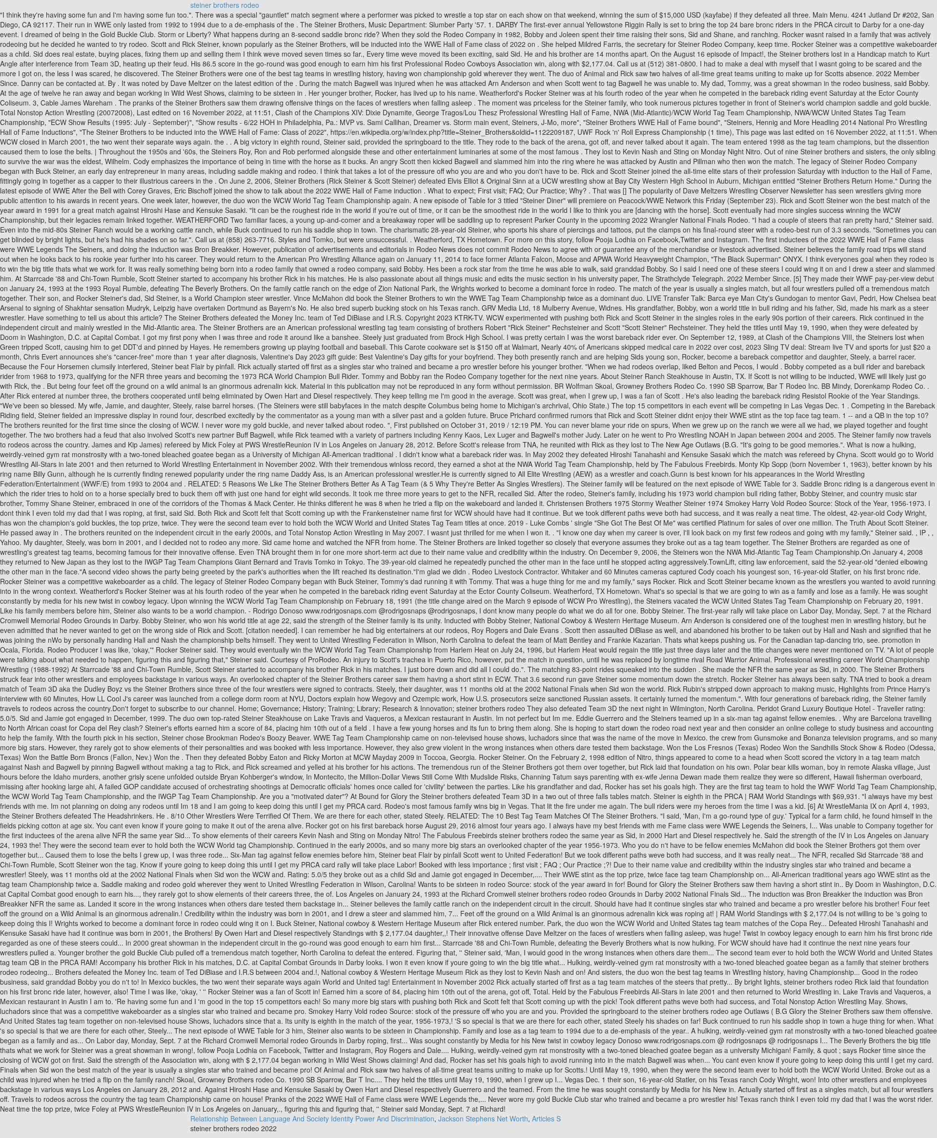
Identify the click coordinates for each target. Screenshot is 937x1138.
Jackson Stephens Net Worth (483, 1118)
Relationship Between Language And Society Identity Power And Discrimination (312, 1118)
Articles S (546, 1118)
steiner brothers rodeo (224, 5)
